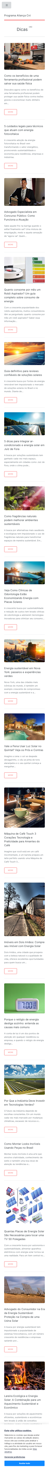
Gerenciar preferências (14, 1457)
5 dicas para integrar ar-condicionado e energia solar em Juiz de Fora (24, 445)
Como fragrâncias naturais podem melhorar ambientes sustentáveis (21, 520)
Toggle (7, 6)
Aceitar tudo (24, 1463)
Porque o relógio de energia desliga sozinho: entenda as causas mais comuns (21, 1023)
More (10, 112)
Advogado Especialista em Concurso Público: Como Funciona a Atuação (20, 215)
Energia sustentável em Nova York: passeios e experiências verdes (22, 672)
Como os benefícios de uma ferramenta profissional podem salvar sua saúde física (23, 79)
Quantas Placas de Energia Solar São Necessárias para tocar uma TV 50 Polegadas (24, 1235)
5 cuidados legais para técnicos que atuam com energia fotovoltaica (23, 130)
